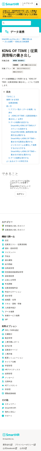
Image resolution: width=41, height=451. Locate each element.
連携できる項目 (12, 99)
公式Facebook (10, 448)
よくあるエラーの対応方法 (17, 161)
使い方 (9, 106)
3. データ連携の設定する (19, 122)
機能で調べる (27, 39)
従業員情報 (13, 103)
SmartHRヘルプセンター (11, 39)
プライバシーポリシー (25, 445)
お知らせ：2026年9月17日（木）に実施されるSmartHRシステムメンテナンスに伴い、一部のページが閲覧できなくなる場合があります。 (20, 13)
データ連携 (9, 41)
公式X (23, 448)
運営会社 (7, 445)
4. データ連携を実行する (19, 158)
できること (10, 96)
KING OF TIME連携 (22, 41)
